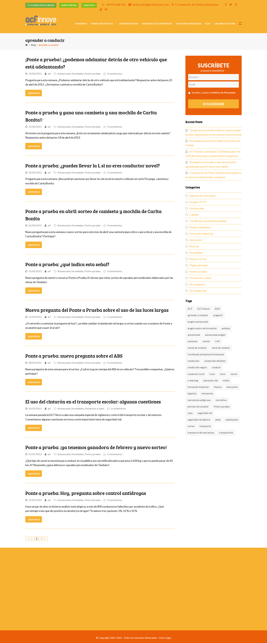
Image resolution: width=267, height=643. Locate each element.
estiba (226, 380)
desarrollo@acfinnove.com (150, 4)
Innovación (195, 240)
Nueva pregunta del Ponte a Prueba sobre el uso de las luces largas (97, 310)
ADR (217, 308)
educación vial (210, 380)
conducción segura (197, 367)
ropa (190, 413)
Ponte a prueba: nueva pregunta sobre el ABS (74, 355)
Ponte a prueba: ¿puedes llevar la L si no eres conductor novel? (92, 165)
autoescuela (194, 334)
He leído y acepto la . (214, 92)
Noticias (194, 246)
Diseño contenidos (200, 227)
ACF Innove (203, 308)
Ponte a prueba (92, 73)
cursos (234, 374)
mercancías (207, 393)
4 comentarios (114, 172)
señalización (231, 419)
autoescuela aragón (215, 334)
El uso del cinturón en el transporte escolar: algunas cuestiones (93, 401)
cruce (212, 374)
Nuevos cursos (198, 259)
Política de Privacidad (223, 92)
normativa (221, 400)
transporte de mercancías (201, 432)
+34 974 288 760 (115, 4)
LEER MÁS (34, 93)
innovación (232, 387)
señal (217, 419)
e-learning (193, 380)
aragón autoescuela (198, 321)
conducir (216, 367)
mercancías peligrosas (199, 400)
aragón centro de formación (202, 328)
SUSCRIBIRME (213, 104)
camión (206, 341)
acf (49, 73)
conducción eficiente (214, 360)
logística (192, 393)
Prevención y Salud (94, 408)
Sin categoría (197, 284)
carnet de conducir (197, 347)
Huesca (218, 387)
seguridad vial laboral (199, 419)
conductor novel (196, 374)
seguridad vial (204, 413)
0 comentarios (114, 73)
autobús (226, 328)
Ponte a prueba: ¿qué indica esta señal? (67, 264)
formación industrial (198, 387)
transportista (226, 432)
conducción (193, 360)
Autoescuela (63, 73)
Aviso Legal (165, 637)
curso (223, 374)
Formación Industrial (201, 233)
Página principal (198, 265)
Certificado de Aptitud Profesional (206, 354)
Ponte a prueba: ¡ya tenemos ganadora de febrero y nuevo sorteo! (96, 447)
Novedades (77, 73)
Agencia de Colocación (202, 195)
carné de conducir (221, 347)
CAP (217, 341)
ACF (190, 308)
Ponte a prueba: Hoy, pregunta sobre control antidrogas (85, 493)
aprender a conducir (198, 315)
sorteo (191, 426)
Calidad (193, 214)
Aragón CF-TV (197, 202)
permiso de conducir (198, 406)
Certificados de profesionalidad (207, 221)
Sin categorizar (198, 290)
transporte (205, 426)
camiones (192, 341)
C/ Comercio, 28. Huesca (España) (196, 4)
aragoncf (218, 315)
